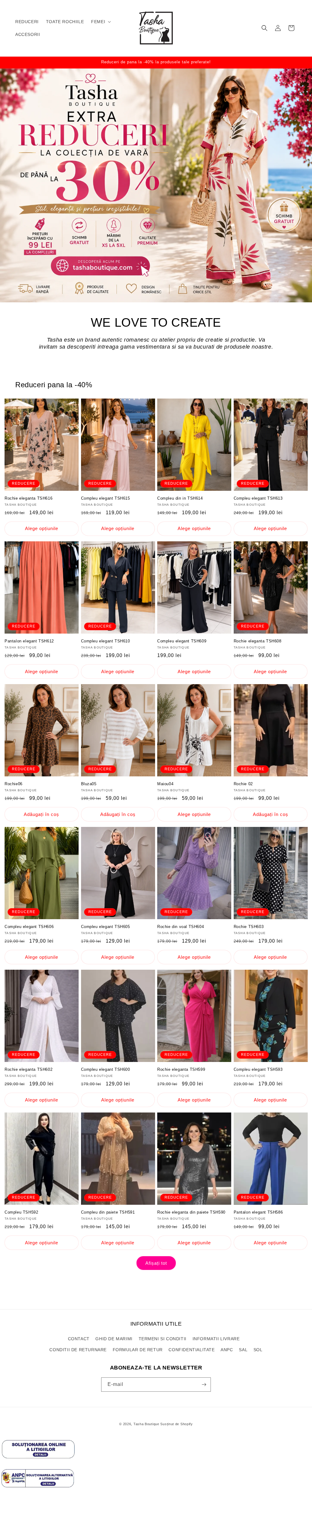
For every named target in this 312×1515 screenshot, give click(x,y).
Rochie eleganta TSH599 (181, 1069)
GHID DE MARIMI (113, 1338)
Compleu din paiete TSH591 (108, 1212)
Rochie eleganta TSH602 (28, 1069)
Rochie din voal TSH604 (180, 926)
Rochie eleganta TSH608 (258, 641)
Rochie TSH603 (249, 926)
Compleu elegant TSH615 (105, 498)
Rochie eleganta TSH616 (28, 498)
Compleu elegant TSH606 (29, 926)
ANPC (227, 1349)
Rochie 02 (243, 784)
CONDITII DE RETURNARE (78, 1349)
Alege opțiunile (41, 528)
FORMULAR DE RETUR (138, 1349)
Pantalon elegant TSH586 (258, 1212)
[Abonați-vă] (204, 1384)
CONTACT (79, 1338)
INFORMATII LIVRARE (216, 1338)
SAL (243, 1349)
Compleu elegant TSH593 (258, 1069)
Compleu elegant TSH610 (105, 641)
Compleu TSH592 (21, 1212)
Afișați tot (156, 1263)
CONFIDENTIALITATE (191, 1349)
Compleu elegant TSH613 (258, 498)
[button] (100, 21)
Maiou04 (165, 784)
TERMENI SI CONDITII (162, 1338)
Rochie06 (14, 784)
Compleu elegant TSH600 (105, 1069)
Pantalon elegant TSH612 (29, 641)
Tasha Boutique (146, 1424)
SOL (258, 1349)
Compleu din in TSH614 (180, 498)
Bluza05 (89, 784)
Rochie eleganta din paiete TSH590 (191, 1212)
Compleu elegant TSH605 (105, 926)
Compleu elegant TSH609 (181, 641)
